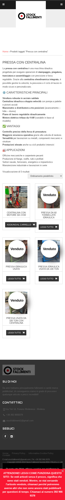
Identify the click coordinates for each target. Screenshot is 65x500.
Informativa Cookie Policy (40, 453)
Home (5, 51)
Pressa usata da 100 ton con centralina (16, 320)
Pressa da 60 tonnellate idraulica (48, 215)
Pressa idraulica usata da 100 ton (48, 267)
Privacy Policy (18, 453)
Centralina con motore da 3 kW (16, 213)
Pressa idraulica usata (16, 267)
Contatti (6, 455)
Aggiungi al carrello (19, 225)
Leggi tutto (46, 227)
